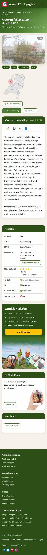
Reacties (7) (14, 129)
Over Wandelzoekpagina (33, 539)
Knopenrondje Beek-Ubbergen (14, 514)
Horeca (20, 129)
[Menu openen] (42, 4)
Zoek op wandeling (10, 459)
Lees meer (10, 405)
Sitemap (5, 539)
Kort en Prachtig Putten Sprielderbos (17, 518)
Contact (5, 545)
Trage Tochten (8, 496)
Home (4, 12)
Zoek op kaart (8, 462)
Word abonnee (23, 332)
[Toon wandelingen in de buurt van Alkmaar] (10, 81)
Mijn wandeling (26, 129)
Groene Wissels (25, 247)
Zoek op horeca (8, 466)
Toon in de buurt (12, 426)
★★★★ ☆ (26, 269)
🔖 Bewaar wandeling (12, 104)
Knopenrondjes (8, 503)
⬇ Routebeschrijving (11, 111)
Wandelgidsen (8, 484)
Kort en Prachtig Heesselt (12, 525)
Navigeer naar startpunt (30, 263)
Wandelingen (13, 12)
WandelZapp (7, 481)
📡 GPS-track (30, 111)
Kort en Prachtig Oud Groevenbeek (16, 521)
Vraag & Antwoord (18, 545)
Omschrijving (7, 129)
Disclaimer (16, 539)
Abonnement (7, 477)
